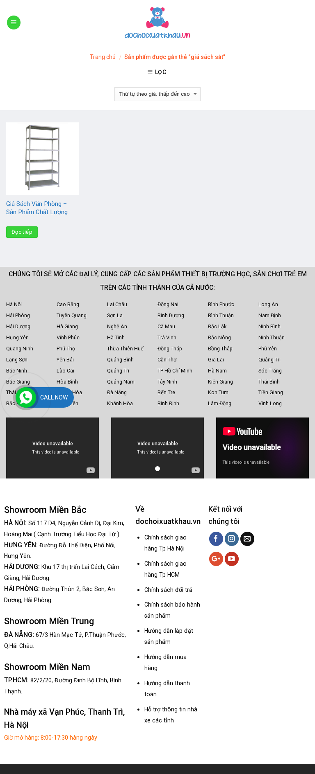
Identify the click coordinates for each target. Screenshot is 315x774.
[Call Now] (26, 397)
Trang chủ (103, 57)
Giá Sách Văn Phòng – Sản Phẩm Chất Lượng (37, 208)
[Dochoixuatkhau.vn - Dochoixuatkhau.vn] (157, 22)
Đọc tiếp (21, 232)
